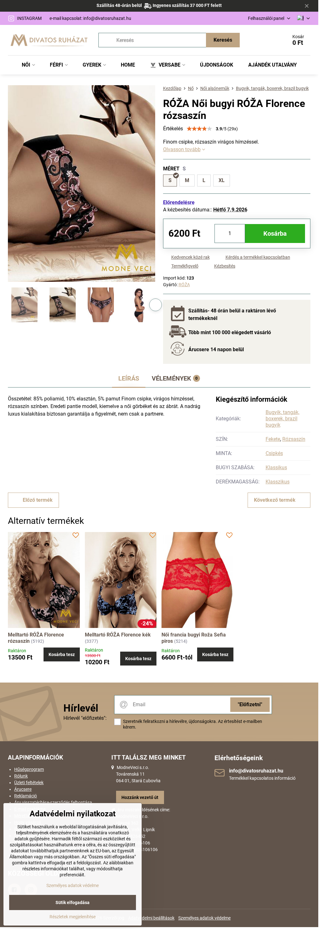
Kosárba (275, 233)
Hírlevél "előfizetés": (85, 718)
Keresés (223, 40)
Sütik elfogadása (73, 902)
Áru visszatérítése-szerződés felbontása (53, 802)
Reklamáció (25, 795)
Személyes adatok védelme (204, 917)
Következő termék (275, 500)
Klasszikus (278, 482)
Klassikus (276, 467)
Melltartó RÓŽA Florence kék (118, 635)
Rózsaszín (293, 439)
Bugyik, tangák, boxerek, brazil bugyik (282, 418)
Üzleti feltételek (29, 782)
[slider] (199, 128)
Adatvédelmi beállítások (151, 917)
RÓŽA (184, 284)
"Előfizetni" (250, 704)
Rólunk (21, 775)
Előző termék (38, 500)
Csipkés (274, 453)
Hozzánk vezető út (139, 797)
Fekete (273, 439)
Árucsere (23, 789)
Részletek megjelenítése (73, 916)
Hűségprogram (29, 769)
